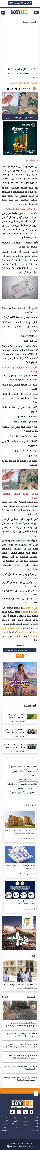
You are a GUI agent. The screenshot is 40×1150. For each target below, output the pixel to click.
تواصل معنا (6, 1118)
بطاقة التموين (32, 771)
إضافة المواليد (13, 784)
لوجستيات (35, 1130)
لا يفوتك (30, 997)
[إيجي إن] (19, 12)
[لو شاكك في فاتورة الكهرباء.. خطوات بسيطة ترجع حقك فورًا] (20, 854)
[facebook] (31, 1112)
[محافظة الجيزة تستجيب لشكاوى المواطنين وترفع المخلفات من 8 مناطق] (20, 1010)
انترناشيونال (24, 1117)
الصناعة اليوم (35, 1125)
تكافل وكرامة (19, 771)
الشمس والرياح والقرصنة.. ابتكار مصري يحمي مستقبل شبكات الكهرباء (21, 1035)
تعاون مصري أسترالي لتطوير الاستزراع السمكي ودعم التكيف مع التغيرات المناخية (19, 1046)
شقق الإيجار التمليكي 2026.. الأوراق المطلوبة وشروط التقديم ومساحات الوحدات (20, 831)
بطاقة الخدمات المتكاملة (28, 779)
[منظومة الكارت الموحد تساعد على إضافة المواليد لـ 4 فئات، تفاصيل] (16, 88)
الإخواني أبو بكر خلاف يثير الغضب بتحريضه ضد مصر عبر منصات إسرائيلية (19, 1079)
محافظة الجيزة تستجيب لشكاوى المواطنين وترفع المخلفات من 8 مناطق (21, 1024)
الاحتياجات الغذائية (30, 775)
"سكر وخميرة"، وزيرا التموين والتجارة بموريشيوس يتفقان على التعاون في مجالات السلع (14, 731)
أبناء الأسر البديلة (31, 792)
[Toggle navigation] (36, 12)
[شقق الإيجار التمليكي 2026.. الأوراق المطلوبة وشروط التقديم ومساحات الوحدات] (20, 819)
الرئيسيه (33, 22)
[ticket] (12, 1112)
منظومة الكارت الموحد (29, 784)
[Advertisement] (20, 46)
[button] (11, 955)
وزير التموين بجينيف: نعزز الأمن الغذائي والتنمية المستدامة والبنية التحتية (14, 746)
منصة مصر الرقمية (30, 766)
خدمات (25, 22)
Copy (19, 655)
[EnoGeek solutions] (12, 1146)
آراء (16, 1127)
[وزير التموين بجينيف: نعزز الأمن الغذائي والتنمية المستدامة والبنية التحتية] (32, 744)
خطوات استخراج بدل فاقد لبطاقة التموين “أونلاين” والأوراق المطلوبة (16, 716)
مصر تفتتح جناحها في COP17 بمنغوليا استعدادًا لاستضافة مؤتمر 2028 (22, 1057)
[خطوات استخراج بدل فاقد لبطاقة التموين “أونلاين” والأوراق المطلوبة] (32, 714)
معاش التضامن (17, 792)
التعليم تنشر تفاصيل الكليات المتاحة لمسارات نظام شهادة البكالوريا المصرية (21, 902)
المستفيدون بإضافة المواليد (27, 788)
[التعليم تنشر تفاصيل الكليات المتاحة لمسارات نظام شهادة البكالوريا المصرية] (20, 890)
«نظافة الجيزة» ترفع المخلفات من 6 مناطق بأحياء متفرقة (19, 1068)
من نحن (5, 1123)
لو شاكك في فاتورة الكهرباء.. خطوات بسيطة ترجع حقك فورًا (21, 867)
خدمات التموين (16, 766)
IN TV (16, 1117)
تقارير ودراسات (15, 1122)
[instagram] (19, 1112)
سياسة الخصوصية (5, 1129)
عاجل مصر (36, 1118)
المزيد (5, 997)
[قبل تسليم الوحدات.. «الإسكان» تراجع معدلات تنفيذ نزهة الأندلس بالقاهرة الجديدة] (20, 971)
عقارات (26, 1121)
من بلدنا (32, 955)
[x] (25, 1112)
